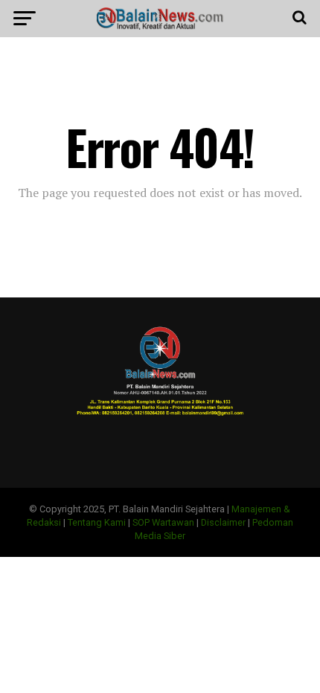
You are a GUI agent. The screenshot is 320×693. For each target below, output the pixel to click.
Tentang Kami (97, 522)
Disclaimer (223, 522)
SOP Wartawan (163, 522)
